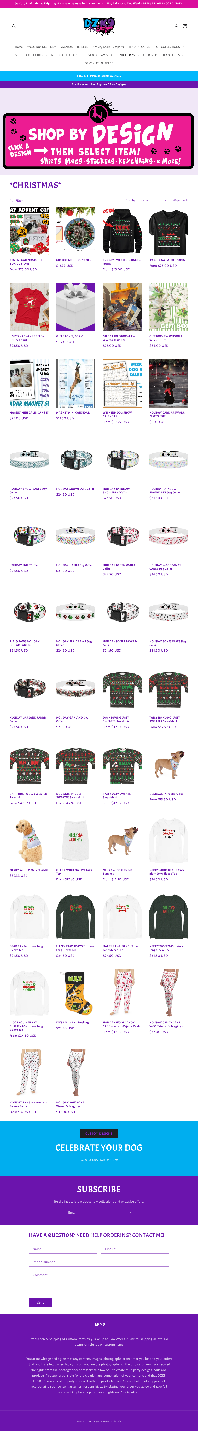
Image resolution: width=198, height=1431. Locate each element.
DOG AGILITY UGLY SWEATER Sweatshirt (70, 796)
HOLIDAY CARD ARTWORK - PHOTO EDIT (167, 414)
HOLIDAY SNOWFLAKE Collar (75, 489)
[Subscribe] (129, 1212)
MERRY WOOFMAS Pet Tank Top (74, 872)
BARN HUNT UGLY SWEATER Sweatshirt (28, 796)
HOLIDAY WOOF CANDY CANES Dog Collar (165, 567)
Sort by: (131, 200)
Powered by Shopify (111, 1421)
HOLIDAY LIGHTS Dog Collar (74, 565)
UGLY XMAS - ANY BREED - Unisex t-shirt (27, 338)
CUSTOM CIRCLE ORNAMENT (74, 260)
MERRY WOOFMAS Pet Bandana (117, 872)
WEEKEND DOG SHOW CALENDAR (117, 414)
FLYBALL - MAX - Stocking (72, 1022)
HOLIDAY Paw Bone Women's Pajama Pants (29, 1104)
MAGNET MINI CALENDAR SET (29, 412)
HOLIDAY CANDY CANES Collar (119, 567)
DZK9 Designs (93, 1421)
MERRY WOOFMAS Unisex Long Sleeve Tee (166, 948)
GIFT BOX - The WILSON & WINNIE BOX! (166, 338)
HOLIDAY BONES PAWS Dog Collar (167, 643)
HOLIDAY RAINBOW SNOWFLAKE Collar (116, 490)
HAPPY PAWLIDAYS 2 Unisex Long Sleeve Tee (75, 948)
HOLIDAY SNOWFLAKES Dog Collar (28, 490)
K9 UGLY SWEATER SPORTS (167, 260)
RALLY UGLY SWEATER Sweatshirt (117, 796)
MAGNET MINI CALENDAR (73, 412)
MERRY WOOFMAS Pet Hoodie (29, 870)
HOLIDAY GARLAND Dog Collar (72, 719)
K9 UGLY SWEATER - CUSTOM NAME (122, 262)
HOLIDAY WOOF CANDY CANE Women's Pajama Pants (121, 1024)
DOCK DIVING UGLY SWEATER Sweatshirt (116, 719)
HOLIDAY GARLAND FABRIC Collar (28, 719)
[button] (14, 26)
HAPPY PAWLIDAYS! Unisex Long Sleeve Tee (121, 948)
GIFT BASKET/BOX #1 (69, 336)
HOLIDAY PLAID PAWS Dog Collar (74, 643)
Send (40, 1302)
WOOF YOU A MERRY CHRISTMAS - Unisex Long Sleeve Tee (26, 1026)
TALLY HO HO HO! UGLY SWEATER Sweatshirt (164, 719)
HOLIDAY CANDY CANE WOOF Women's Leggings (166, 1024)
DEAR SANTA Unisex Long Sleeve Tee (26, 948)
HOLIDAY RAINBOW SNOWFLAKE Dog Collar (164, 490)
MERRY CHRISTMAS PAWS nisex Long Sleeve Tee (166, 872)
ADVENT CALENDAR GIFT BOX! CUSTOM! (26, 262)
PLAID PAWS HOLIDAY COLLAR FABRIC (25, 643)
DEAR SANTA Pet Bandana (166, 794)
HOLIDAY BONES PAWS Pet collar (121, 643)
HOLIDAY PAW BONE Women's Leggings (70, 1104)
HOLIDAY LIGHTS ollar (24, 565)
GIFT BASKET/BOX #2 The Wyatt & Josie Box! (119, 338)
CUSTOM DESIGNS (99, 1133)
